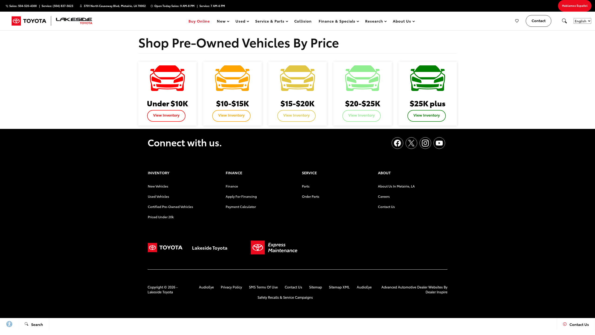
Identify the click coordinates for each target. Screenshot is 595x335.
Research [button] (374, 21)
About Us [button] (402, 21)
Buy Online (199, 20)
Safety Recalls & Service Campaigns (285, 297)
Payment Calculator (241, 206)
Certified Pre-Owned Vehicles (170, 206)
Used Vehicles (158, 196)
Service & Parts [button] (269, 21)
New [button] (222, 21)
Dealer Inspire (436, 291)
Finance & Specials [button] (336, 21)
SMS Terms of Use (263, 287)
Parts (306, 186)
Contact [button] (538, 20)
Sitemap (315, 287)
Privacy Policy (231, 287)
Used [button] (240, 21)
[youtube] (439, 143)
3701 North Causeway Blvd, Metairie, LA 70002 (115, 6)
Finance (232, 186)
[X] (411, 143)
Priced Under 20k (161, 216)
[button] (564, 21)
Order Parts (310, 196)
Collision (303, 20)
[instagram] (425, 143)
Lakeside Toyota (160, 291)
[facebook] (397, 143)
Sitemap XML (339, 287)
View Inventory (166, 114)
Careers (384, 196)
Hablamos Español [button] (575, 5)
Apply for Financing (241, 196)
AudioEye (206, 287)
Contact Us (386, 206)
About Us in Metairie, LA (396, 186)
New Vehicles (158, 186)
